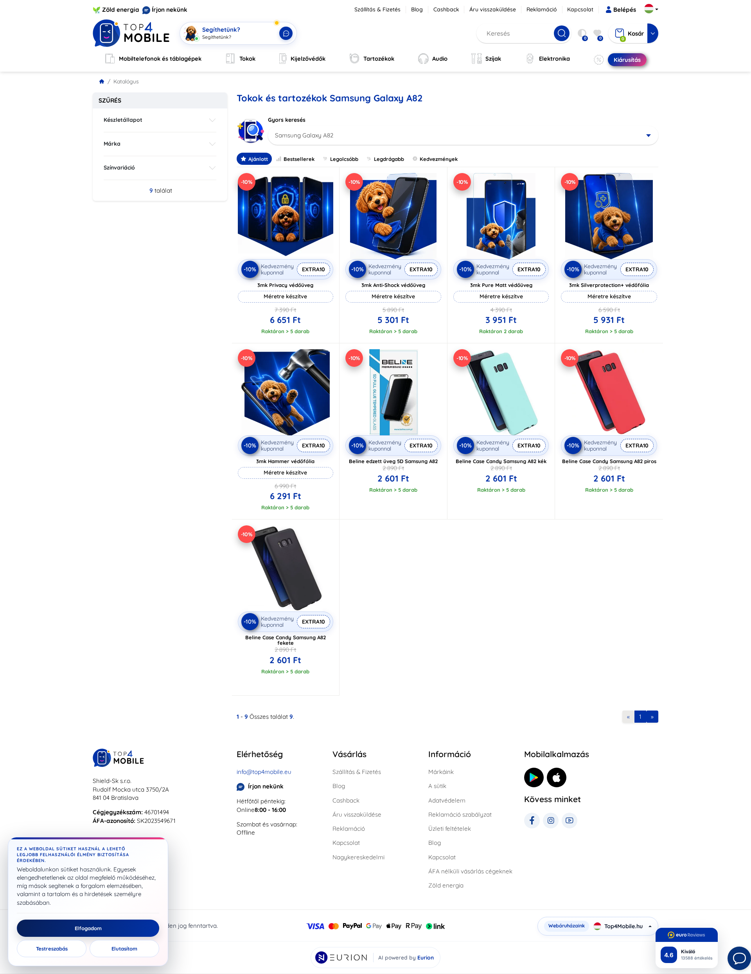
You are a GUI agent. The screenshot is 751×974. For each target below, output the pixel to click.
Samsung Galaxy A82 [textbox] (304, 135)
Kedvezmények (439, 159)
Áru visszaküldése (492, 9)
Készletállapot (123, 119)
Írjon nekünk (169, 9)
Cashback (446, 9)
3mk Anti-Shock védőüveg (393, 285)
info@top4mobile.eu (264, 772)
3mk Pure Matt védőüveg (501, 285)
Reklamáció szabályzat (460, 814)
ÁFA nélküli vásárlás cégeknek (470, 871)
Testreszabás (52, 948)
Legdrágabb (389, 159)
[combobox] (463, 135)
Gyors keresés (286, 119)
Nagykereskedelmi (358, 857)
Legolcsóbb (344, 159)
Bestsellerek (299, 159)
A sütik (437, 786)
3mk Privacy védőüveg (285, 285)
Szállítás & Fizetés (377, 9)
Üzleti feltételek (449, 828)
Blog (417, 9)
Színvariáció (119, 167)
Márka (112, 143)
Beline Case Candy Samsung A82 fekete (285, 640)
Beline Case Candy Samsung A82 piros (609, 461)
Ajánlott (258, 159)
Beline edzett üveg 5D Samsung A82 (393, 461)
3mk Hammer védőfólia (285, 461)
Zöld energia (120, 9)
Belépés (624, 9)
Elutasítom (124, 948)
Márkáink (441, 772)
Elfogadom (88, 928)
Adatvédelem (446, 800)
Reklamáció (541, 9)
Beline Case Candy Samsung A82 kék (501, 461)
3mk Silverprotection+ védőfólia (609, 285)
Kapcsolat (580, 9)
